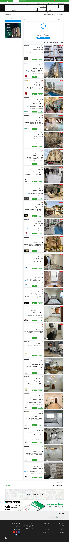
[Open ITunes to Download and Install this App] (16, 503)
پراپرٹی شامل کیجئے (46, 532)
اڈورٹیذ (63, 531)
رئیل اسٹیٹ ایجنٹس (46, 531)
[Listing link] (43, 53)
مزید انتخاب (15, 9)
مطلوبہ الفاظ (26, 9)
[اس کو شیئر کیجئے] (46, 77)
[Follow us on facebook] (18, 533)
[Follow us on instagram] (16, 533)
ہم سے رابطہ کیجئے (61, 526)
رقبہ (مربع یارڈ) (14, 5)
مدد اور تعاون (62, 529)
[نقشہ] (47, 77)
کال (34, 59)
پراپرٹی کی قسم (26, 5)
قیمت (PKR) (62, 9)
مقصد (63, 5)
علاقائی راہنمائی (50, 1)
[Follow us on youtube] (14, 533)
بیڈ (45, 9)
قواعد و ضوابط (61, 532)
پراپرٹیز (61, 1)
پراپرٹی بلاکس (56, 1)
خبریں (48, 526)
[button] (61, 7)
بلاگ (46, 1)
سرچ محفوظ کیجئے (8, 14)
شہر (57, 5)
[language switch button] (10, 1)
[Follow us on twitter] (18, 535)
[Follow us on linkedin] (16, 535)
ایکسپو (48, 529)
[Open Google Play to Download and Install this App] (8, 503)
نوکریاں (63, 528)
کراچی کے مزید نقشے (9, 485)
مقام (45, 5)
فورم (48, 528)
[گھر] (63, 1)
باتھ (36, 9)
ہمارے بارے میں (61, 525)
